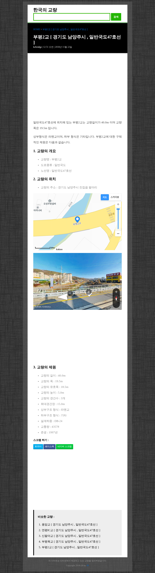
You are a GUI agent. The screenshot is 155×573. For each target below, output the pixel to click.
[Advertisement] (77, 89)
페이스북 (49, 446)
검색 (116, 16)
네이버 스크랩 (64, 446)
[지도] (105, 197)
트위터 (38, 446)
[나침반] (116, 298)
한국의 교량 (45, 9)
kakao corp (38, 307)
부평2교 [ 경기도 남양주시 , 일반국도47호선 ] (65, 29)
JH (88, 565)
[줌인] (116, 292)
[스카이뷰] (115, 197)
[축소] (118, 233)
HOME (36, 29)
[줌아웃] (116, 304)
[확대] (118, 204)
